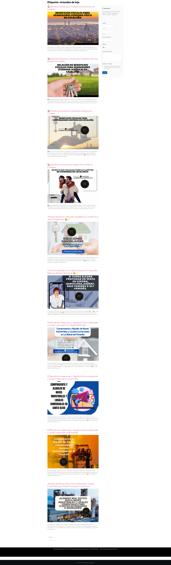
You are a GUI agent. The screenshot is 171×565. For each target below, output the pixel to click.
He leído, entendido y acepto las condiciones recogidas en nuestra (112, 67)
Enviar (104, 72)
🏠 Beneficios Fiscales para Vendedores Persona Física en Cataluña (71, 7)
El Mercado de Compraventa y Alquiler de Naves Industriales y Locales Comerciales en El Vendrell (72, 431)
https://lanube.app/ (89, 562)
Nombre (103, 28)
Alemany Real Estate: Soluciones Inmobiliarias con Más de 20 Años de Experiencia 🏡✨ (72, 218)
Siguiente (50, 537)
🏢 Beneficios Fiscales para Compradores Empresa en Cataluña (69, 112)
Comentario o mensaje (107, 51)
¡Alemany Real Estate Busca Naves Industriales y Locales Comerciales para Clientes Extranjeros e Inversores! (70, 485)
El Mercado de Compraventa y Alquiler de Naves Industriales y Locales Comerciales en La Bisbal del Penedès (72, 323)
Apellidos (104, 33)
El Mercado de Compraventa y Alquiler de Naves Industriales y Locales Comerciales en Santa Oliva (72, 377)
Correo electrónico (106, 37)
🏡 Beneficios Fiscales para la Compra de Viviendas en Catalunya (70, 165)
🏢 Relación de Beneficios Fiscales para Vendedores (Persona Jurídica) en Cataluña (72, 60)
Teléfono (104, 44)
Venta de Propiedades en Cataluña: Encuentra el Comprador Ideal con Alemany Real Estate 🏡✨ (72, 271)
